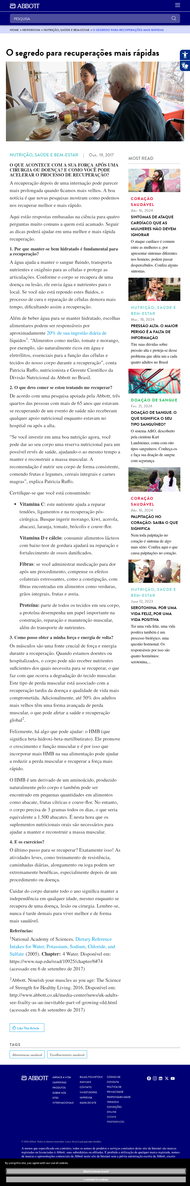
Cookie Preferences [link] (115, 1119)
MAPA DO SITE (88, 1103)
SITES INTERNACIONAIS (62, 1100)
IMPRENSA (86, 1097)
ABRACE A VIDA (61, 1077)
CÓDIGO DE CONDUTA (113, 1079)
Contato (86, 1087)
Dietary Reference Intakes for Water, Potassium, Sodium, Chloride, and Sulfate (62, 946)
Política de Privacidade (115, 1089)
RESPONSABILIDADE (119, 1097)
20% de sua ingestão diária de (77, 332)
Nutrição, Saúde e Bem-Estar (44, 155)
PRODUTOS (59, 1087)
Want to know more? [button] (96, 1171)
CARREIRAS (59, 1082)
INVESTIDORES (88, 1092)
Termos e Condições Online (114, 1107)
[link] (14, 30)
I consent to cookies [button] (96, 1179)
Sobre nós (59, 1093)
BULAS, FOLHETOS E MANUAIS (91, 1079)
